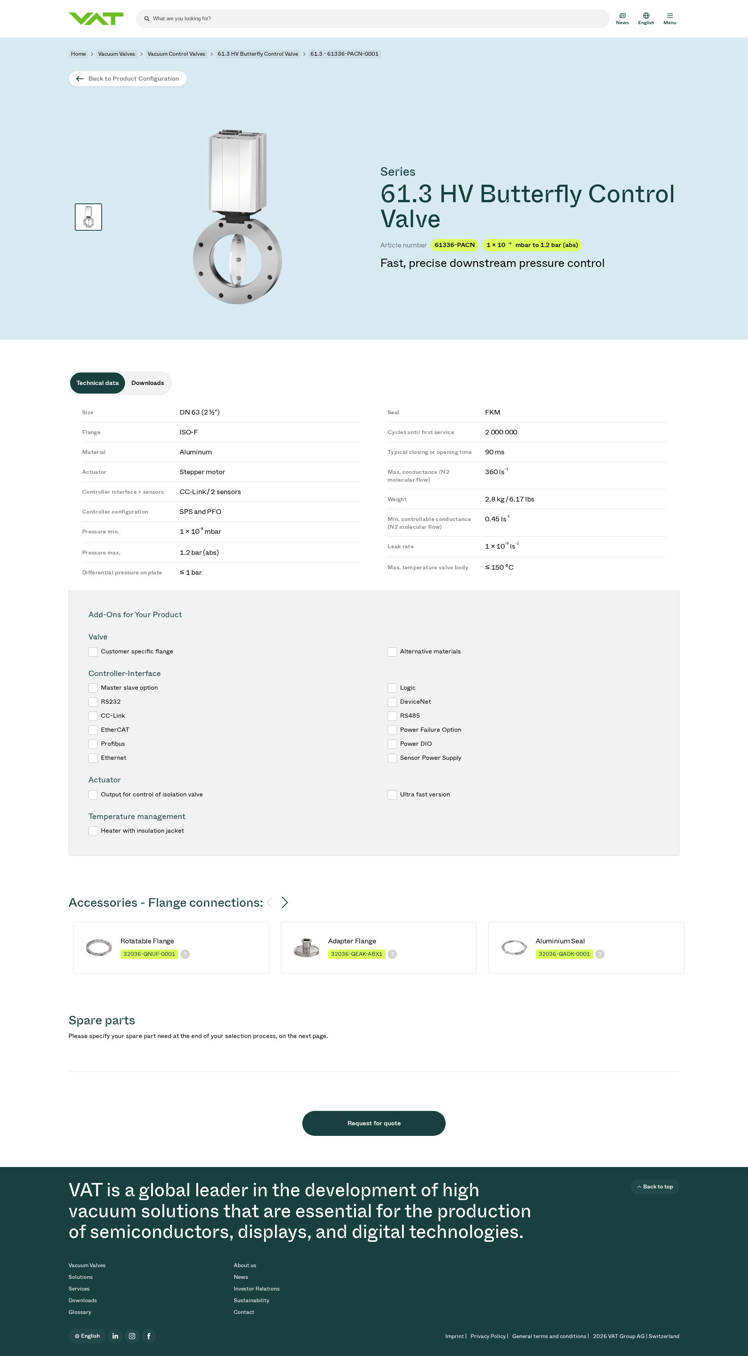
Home (78, 54)
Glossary (80, 1312)
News (241, 1277)
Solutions (81, 1277)
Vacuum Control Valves (176, 54)
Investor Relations (257, 1288)
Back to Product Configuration (133, 78)
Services (79, 1288)
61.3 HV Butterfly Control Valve (258, 54)
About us (245, 1265)
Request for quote (374, 1123)
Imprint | (456, 1336)
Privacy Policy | (489, 1336)
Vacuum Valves (116, 54)
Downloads (83, 1300)
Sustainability (251, 1300)
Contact (244, 1312)
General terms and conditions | (550, 1336)
